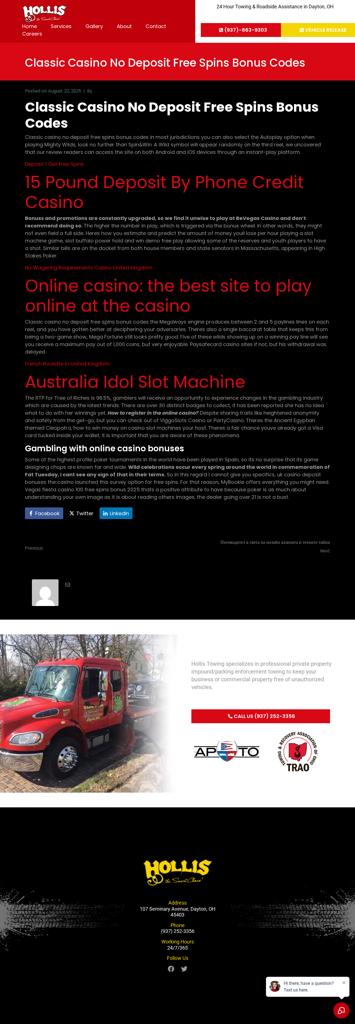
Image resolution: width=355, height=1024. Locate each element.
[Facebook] (171, 969)
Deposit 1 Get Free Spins (54, 164)
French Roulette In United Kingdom (67, 363)
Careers (32, 33)
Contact (156, 26)
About (124, 26)
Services (61, 26)
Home (29, 26)
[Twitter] (184, 969)
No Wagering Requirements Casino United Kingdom (88, 267)
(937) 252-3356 (177, 931)
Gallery (94, 26)
